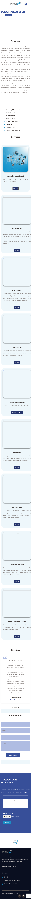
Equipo (20, 412)
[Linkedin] (23, 896)
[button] (12, 707)
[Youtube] (19, 896)
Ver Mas (15, 188)
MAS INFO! (8, 15)
